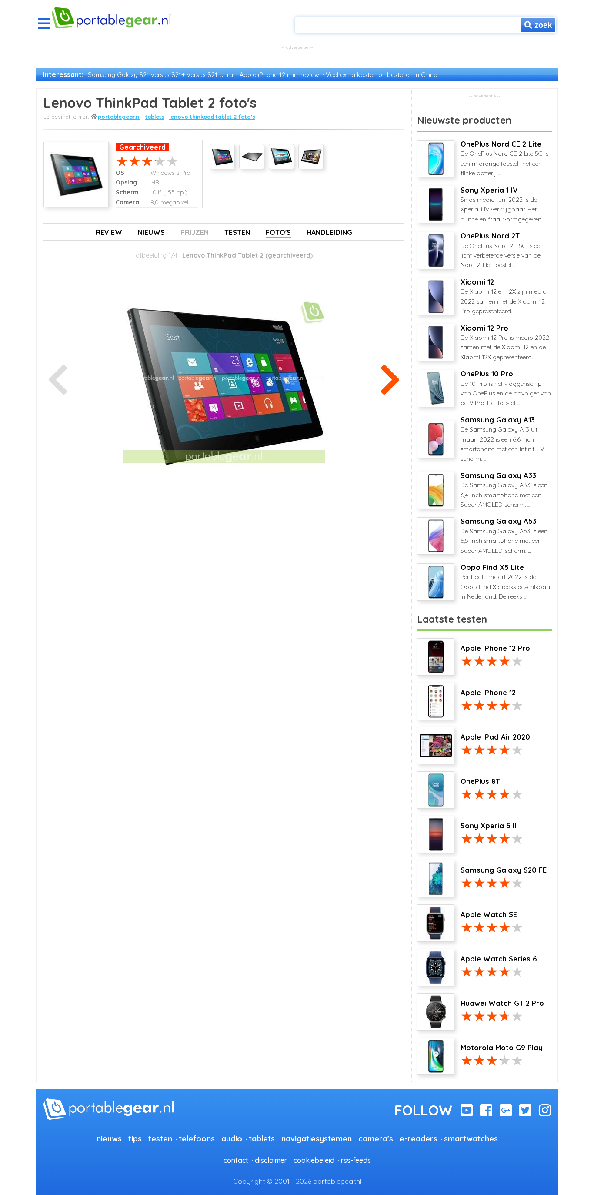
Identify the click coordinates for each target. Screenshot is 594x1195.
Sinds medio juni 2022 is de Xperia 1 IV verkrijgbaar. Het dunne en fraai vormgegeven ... (503, 204)
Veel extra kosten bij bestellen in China (381, 75)
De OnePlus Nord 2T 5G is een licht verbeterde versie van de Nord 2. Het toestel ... (502, 250)
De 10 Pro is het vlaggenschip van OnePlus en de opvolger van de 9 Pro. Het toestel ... (506, 388)
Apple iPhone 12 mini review (279, 75)
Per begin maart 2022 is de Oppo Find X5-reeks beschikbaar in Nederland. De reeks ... (506, 581)
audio (231, 1138)
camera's (375, 1138)
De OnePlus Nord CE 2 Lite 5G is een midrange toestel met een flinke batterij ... (504, 158)
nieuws (109, 1138)
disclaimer (271, 1160)
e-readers (418, 1138)
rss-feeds (356, 1160)
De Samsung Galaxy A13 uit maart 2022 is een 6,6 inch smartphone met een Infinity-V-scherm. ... (503, 439)
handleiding (329, 232)
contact (236, 1160)
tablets (154, 116)
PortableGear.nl (119, 116)
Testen (237, 232)
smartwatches (471, 1138)
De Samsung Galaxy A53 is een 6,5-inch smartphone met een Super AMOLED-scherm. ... (504, 535)
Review (109, 232)
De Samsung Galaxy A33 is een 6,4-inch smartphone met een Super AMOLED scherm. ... (504, 490)
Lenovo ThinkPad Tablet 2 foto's (212, 116)
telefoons (197, 1138)
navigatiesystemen (316, 1138)
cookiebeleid (314, 1160)
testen (160, 1138)
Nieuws (151, 232)
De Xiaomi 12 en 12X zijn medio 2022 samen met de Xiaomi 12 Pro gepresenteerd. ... (504, 296)
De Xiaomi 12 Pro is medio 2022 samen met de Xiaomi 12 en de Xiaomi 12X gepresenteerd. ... (505, 342)
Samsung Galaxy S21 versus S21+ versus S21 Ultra (160, 75)
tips (135, 1138)
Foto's (278, 232)
